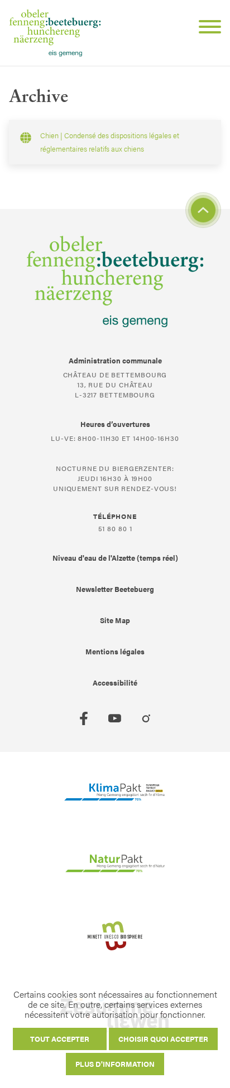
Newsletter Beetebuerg (115, 589)
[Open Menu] (205, 28)
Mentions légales (115, 651)
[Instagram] (146, 718)
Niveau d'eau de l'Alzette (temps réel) (115, 557)
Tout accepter (59, 1038)
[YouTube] (115, 718)
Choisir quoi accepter (163, 1038)
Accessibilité (115, 682)
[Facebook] (83, 718)
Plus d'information (115, 1063)
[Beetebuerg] (55, 33)
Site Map (115, 620)
